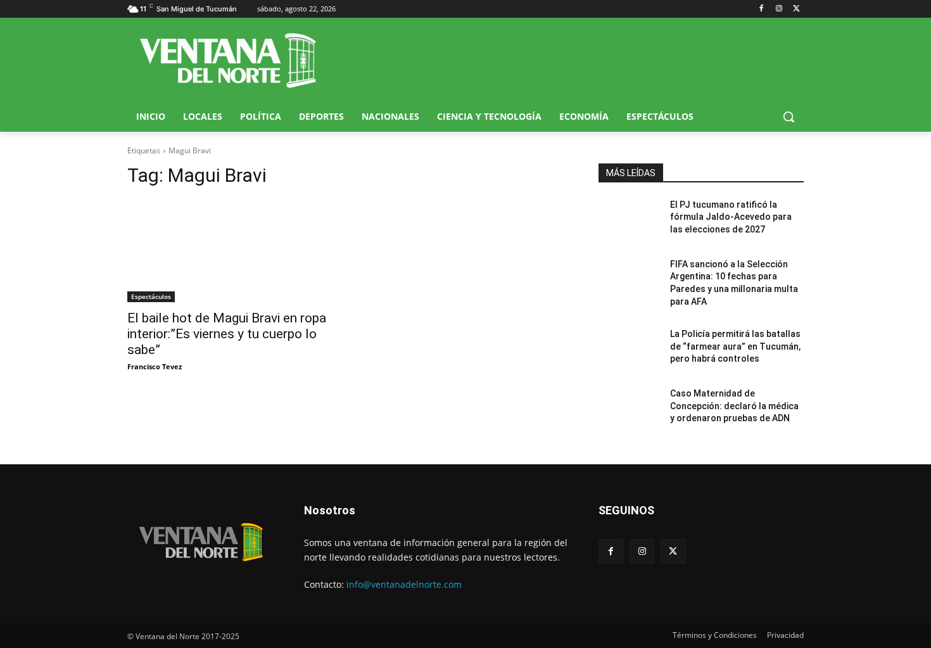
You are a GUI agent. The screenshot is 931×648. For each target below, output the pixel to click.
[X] (796, 9)
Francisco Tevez (154, 366)
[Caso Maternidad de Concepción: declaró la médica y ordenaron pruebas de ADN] (629, 409)
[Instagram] (778, 9)
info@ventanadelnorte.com (404, 584)
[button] (788, 116)
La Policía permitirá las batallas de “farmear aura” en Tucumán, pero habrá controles (735, 346)
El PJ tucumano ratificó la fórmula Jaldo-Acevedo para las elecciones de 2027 (731, 217)
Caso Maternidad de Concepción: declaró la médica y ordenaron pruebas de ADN (734, 405)
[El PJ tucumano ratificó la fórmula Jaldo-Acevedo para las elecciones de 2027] (629, 220)
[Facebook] (761, 9)
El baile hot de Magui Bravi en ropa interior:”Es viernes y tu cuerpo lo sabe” (226, 333)
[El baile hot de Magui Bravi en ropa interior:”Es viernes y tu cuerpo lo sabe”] (229, 251)
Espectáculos (151, 296)
